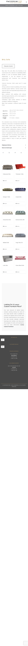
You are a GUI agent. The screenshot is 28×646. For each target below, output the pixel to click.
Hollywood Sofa (6, 174)
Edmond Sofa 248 (20, 219)
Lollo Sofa (5, 265)
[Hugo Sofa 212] (20, 235)
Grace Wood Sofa (20, 265)
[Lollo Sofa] (7, 257)
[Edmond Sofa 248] (20, 212)
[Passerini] (14, 1)
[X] (9, 153)
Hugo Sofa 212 (19, 242)
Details (5, 180)
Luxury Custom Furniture (11, 305)
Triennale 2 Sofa (19, 174)
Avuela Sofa (18, 197)
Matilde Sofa (6, 242)
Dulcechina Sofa (7, 219)
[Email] (21, 153)
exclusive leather (17, 74)
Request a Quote (8, 66)
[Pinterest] (15, 153)
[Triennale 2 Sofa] (20, 166)
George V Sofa (6, 197)
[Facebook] (3, 153)
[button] (14, 145)
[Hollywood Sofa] (7, 166)
